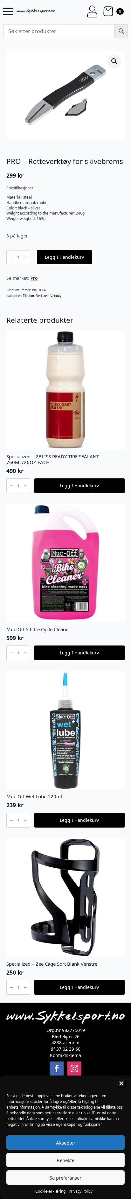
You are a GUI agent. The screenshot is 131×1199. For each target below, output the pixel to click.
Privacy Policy (81, 1191)
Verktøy (56, 296)
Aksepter (65, 1142)
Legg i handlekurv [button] (79, 486)
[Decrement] (11, 257)
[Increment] (25, 257)
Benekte (65, 1160)
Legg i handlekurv (64, 257)
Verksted (42, 296)
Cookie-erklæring (50, 1191)
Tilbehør (28, 296)
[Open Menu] (8, 11)
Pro (34, 278)
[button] (121, 1083)
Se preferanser (65, 1177)
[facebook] (57, 1068)
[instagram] (74, 1068)
